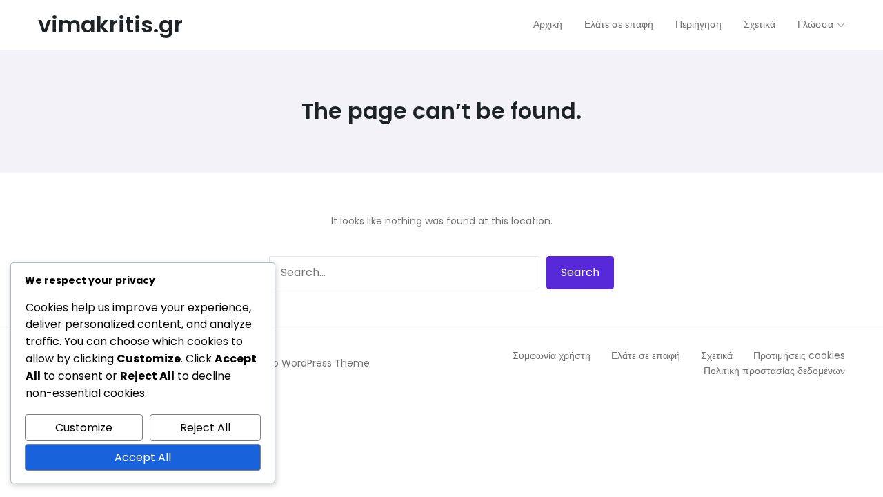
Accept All (143, 457)
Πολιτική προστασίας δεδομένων (774, 371)
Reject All (205, 428)
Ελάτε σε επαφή (645, 355)
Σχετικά (717, 355)
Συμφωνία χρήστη (552, 355)
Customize (83, 428)
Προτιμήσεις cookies (799, 355)
